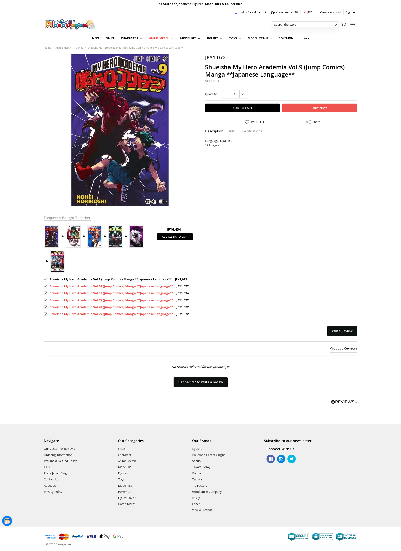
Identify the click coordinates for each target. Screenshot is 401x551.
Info (232, 131)
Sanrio (196, 461)
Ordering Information (58, 455)
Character (130, 38)
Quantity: (211, 94)
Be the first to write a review (200, 382)
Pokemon (286, 38)
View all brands (202, 510)
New (95, 38)
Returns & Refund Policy (60, 461)
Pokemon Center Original (209, 455)
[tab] (343, 349)
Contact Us (51, 479)
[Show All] (306, 38)
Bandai (197, 473)
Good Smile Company (207, 492)
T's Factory (199, 486)
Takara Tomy (201, 467)
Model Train (258, 38)
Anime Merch (159, 38)
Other (196, 504)
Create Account (330, 12)
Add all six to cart (175, 236)
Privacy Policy (53, 492)
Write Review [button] (342, 331)
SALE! (110, 38)
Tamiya (197, 479)
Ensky (196, 498)
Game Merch (127, 504)
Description (214, 131)
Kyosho (197, 449)
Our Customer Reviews (59, 449)
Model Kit (188, 38)
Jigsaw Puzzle (127, 498)
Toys (233, 38)
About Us (50, 486)
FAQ (47, 467)
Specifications (251, 131)
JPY (309, 12)
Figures (213, 38)
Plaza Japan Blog (55, 473)
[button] (336, 24)
